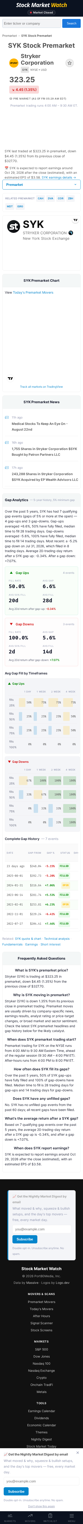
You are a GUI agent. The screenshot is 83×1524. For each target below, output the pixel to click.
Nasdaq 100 (41, 1363)
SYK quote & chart (28, 938)
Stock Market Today (41, 1446)
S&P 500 (41, 1349)
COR (60, 198)
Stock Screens (41, 1330)
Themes (41, 1432)
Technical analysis (57, 938)
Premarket (9, 35)
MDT (10, 206)
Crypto (41, 1377)
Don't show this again (41, 1506)
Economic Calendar (41, 1425)
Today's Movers (41, 1309)
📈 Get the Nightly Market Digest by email (39, 1199)
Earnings (31, 944)
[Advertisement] (41, 128)
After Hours (41, 1316)
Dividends (41, 1418)
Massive (32, 1282)
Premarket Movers (41, 1302)
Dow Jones (41, 1356)
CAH (40, 198)
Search (71, 23)
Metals (42, 1392)
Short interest (51, 944)
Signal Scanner (41, 1323)
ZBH (70, 198)
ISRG (20, 206)
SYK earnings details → (59, 177)
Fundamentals (12, 944)
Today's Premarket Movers (33, 292)
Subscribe (25, 1239)
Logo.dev (63, 1282)
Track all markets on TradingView (41, 386)
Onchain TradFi (41, 1385)
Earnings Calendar (41, 1411)
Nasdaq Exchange (41, 1370)
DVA (50, 198)
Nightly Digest (41, 1439)
